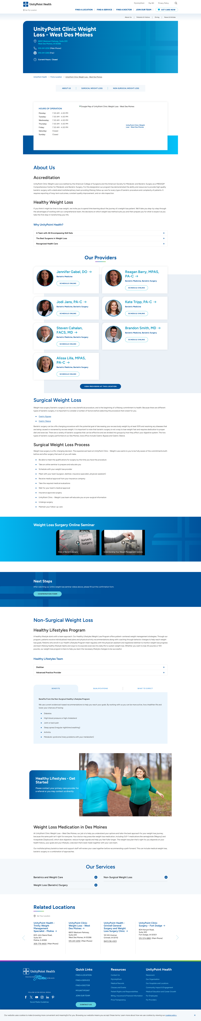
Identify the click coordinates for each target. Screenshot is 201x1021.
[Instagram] (42, 997)
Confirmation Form (47, 594)
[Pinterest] (52, 997)
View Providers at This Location (100, 386)
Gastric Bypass (45, 416)
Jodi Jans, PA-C (69, 302)
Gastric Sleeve (45, 421)
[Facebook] (25, 997)
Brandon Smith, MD (140, 328)
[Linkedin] (47, 997)
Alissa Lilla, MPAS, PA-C (71, 360)
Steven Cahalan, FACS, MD (70, 330)
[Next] (177, 937)
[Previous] (24, 937)
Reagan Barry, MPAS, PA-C (142, 274)
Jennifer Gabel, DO (72, 272)
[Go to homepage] (37, 4)
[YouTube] (36, 997)
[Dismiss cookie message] (195, 1015)
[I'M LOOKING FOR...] (176, 3)
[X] (31, 997)
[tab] (56, 688)
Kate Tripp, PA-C (138, 302)
